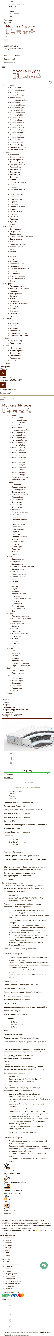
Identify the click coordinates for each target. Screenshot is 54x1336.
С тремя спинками (17, 278)
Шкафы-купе (15, 216)
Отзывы (8, 1271)
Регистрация (9, 20)
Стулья (13, 360)
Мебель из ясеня (17, 137)
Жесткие (13, 298)
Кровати (8, 226)
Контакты (12, 6)
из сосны (13, 224)
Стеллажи (14, 204)
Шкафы (8, 152)
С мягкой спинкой (17, 276)
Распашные (15, 196)
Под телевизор (16, 340)
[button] (48, 774)
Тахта (12, 281)
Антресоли (14, 154)
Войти (8, 22)
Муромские (14, 306)
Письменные (15, 355)
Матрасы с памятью (18, 303)
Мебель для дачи (17, 127)
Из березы (14, 253)
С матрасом (15, 273)
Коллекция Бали (16, 102)
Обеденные (15, 353)
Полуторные (15, 231)
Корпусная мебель (17, 112)
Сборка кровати (11, 1273)
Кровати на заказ (17, 263)
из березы (14, 179)
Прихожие (14, 219)
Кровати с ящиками (18, 244)
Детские (13, 241)
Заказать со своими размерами (27, 787)
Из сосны (14, 261)
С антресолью (16, 199)
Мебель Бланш (16, 125)
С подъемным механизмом (21, 236)
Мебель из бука (16, 132)
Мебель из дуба (16, 134)
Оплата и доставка (16, 3)
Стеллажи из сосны (18, 206)
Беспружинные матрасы (20, 288)
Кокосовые (14, 301)
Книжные (13, 214)
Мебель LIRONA (16, 117)
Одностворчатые (17, 157)
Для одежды (15, 172)
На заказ (13, 184)
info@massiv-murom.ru (12, 1223)
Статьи (11, 16)
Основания (14, 311)
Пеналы (13, 187)
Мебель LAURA (16, 115)
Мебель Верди (16, 87)
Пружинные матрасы (18, 286)
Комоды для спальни (18, 333)
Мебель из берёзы (17, 129)
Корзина (7, 55)
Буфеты (13, 221)
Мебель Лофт (15, 139)
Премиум (14, 315)
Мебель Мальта (16, 142)
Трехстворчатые (16, 162)
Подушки (13, 313)
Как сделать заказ (12, 1283)
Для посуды (15, 174)
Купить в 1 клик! (27, 782)
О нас (11, 1)
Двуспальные (15, 234)
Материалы (13, 8)
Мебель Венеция (17, 95)
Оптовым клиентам (13, 1281)
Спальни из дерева (18, 147)
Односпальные (16, 229)
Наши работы (14, 13)
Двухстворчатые (16, 159)
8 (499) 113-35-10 (7, 377)
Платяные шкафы (17, 189)
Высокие (13, 296)
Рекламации (10, 1288)
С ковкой (13, 271)
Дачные (13, 251)
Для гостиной (15, 169)
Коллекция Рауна (17, 107)
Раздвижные (15, 358)
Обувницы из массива (19, 335)
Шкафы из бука (16, 211)
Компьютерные (16, 350)
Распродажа (10, 1276)
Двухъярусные (16, 239)
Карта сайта (10, 1286)
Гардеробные (15, 167)
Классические (15, 330)
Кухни (7, 363)
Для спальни (15, 177)
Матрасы (8, 283)
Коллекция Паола (17, 105)
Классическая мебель (19, 100)
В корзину (27, 770)
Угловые (13, 209)
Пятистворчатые (16, 191)
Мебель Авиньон (17, 122)
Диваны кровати (16, 246)
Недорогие (14, 266)
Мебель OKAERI (16, 120)
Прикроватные (16, 343)
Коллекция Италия (17, 90)
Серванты (14, 201)
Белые (12, 249)
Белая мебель (16, 97)
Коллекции (9, 85)
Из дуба (13, 258)
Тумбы (7, 338)
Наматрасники (16, 293)
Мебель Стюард (16, 144)
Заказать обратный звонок (28, 1220)
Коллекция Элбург (17, 110)
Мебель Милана (16, 92)
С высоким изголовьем (19, 268)
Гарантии (12, 11)
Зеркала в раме (16, 149)
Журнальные (15, 348)
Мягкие (13, 308)
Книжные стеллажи (18, 182)
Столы (7, 345)
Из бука (13, 256)
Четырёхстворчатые (18, 164)
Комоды (8, 318)
